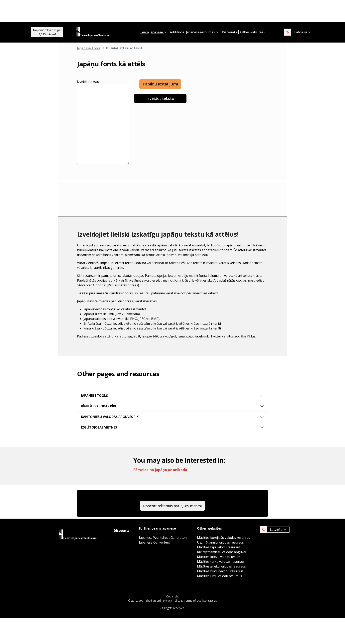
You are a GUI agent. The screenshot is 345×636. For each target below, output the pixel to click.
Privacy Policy (171, 600)
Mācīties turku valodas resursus (221, 561)
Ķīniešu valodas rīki (98, 406)
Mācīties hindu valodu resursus (220, 571)
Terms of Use (192, 600)
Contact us (210, 600)
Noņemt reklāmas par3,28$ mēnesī (47, 32)
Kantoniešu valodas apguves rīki (110, 417)
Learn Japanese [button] (152, 32)
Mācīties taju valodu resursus (219, 547)
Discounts (229, 32)
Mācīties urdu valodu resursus (219, 576)
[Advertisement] (172, 12)
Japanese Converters (154, 542)
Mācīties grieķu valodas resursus (221, 566)
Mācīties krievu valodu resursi (219, 557)
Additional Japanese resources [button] (193, 32)
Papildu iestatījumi (160, 84)
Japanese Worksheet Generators (163, 537)
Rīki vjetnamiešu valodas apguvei (221, 552)
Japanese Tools (88, 48)
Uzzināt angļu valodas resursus (220, 542)
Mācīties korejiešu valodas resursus (223, 537)
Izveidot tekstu (88, 81)
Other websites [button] (251, 32)
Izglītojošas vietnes (99, 427)
